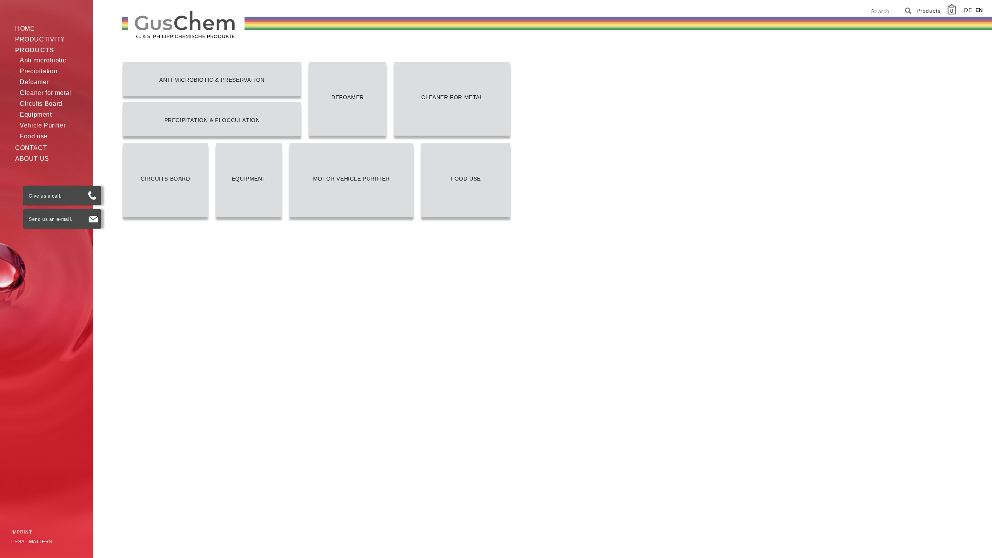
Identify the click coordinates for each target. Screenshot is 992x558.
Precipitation (38, 71)
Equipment (36, 114)
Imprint (21, 532)
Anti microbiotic (43, 60)
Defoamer (34, 82)
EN (979, 10)
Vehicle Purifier (42, 125)
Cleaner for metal (45, 93)
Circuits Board (41, 103)
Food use (34, 136)
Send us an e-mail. (50, 219)
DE (969, 10)
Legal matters (31, 541)
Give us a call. (45, 196)
